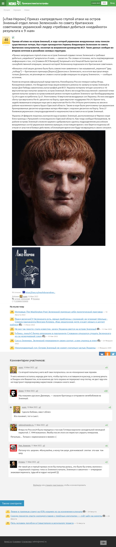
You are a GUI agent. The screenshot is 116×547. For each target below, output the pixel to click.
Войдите (37, 485)
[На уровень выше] (10, 407)
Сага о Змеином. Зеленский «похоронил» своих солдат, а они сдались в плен (56, 340)
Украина (36, 299)
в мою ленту (96, 3)
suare (25, 296)
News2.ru (8, 542)
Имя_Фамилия (24, 445)
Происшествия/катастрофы (35, 3)
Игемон (22, 462)
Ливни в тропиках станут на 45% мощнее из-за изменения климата (46, 511)
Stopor (21, 391)
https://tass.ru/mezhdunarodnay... (40, 292)
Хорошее (17, 10)
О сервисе (17, 542)
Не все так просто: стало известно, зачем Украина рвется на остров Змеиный (55, 328)
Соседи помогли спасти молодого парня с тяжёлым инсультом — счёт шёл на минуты (56, 515)
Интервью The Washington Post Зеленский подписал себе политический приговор (59, 311)
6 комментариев (21, 301)
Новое (27, 10)
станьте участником (54, 485)
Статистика (27, 542)
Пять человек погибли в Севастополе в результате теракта (42, 522)
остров (17, 299)
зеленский (25, 299)
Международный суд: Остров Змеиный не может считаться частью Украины (55, 347)
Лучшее (7, 10)
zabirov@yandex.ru (26, 425)
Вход (112, 3)
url (36, 367)
